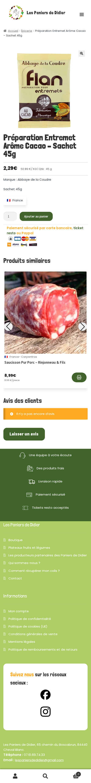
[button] (82, 53)
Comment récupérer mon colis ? (34, 570)
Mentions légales (21, 641)
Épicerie (26, 31)
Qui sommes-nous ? (24, 563)
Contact (15, 578)
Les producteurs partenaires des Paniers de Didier (47, 555)
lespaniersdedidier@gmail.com (39, 760)
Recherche (45, 776)
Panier (70, 773)
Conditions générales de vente (33, 634)
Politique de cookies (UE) (27, 626)
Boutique (15, 540)
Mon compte (18, 611)
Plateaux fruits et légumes (29, 547)
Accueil (13, 31)
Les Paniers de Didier (46, 12)
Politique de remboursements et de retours (42, 649)
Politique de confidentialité (29, 619)
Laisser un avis (24, 434)
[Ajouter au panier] (79, 377)
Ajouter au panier (36, 216)
